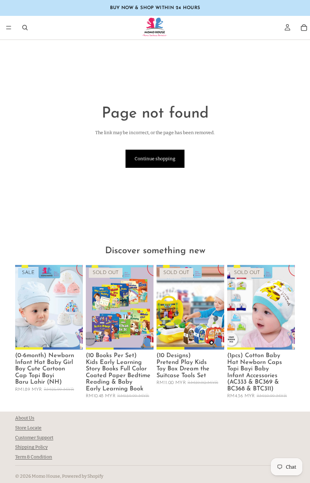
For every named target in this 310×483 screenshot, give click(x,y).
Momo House (46, 476)
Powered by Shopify (82, 476)
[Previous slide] (165, 307)
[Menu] (8, 27)
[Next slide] (216, 307)
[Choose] (71, 338)
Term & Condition (33, 457)
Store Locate (28, 427)
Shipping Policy (31, 447)
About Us (24, 418)
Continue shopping (155, 158)
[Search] (25, 27)
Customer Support (34, 437)
